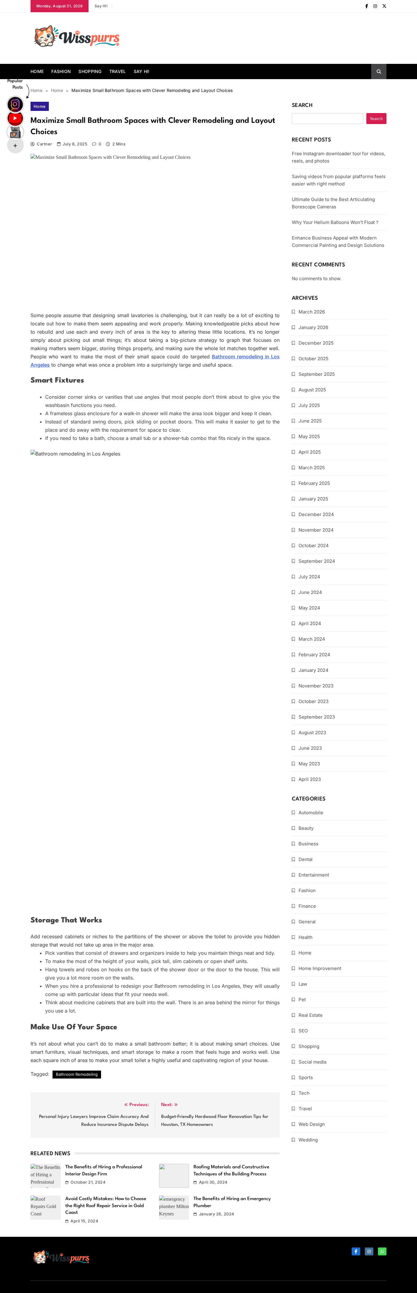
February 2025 (314, 483)
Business (308, 844)
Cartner (44, 143)
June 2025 (310, 421)
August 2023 (312, 732)
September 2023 (317, 717)
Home (37, 71)
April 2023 (310, 779)
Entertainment (314, 875)
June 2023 (310, 748)
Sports (306, 1077)
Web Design (312, 1124)
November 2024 (316, 530)
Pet (302, 999)
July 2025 (309, 405)
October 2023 (313, 701)
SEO (303, 1031)
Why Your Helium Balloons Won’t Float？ (335, 222)
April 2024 (310, 623)
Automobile (311, 812)
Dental (306, 859)
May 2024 (309, 608)
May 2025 (309, 436)
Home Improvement (320, 968)
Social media (312, 1062)
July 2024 (309, 577)
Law (303, 984)
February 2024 (314, 654)
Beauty (306, 828)
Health (306, 937)
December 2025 (316, 343)
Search (302, 105)
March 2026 (312, 312)
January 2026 (313, 327)
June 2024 (310, 592)
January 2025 (313, 499)
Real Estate (311, 1015)
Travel (117, 71)
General (307, 922)
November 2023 (316, 686)
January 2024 (313, 670)
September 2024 (317, 561)
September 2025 (317, 374)
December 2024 (316, 514)
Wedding (308, 1140)
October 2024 (314, 545)
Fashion (61, 71)
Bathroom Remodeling (77, 1074)
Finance (307, 906)
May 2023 (309, 764)
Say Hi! (101, 6)
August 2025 (312, 390)
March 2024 (312, 639)
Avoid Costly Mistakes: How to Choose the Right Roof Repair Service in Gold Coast (105, 1205)
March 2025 (312, 468)
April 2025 (310, 452)
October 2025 (313, 358)
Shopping (89, 71)
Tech (304, 1093)
